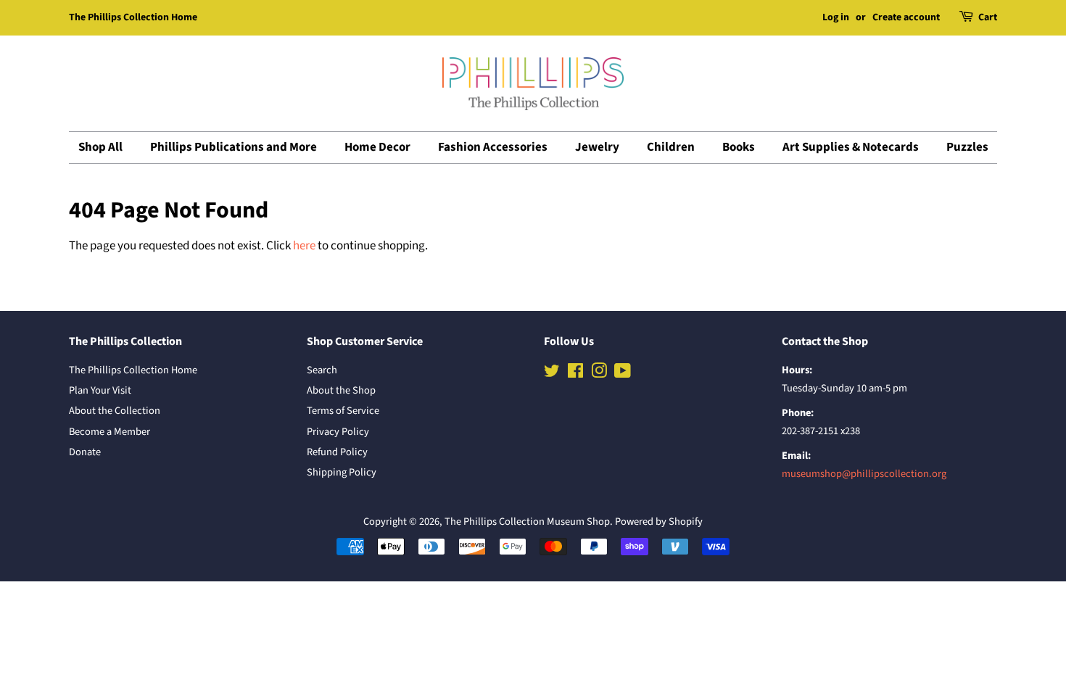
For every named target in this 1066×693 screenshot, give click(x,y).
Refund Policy (337, 452)
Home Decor (377, 147)
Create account (906, 17)
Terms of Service (343, 410)
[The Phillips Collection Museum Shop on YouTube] (622, 373)
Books (738, 147)
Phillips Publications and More (233, 147)
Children (671, 147)
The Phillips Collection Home (133, 17)
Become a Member (109, 431)
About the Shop (341, 390)
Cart (987, 17)
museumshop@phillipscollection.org (864, 473)
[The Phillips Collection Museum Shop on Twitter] (552, 373)
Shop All (100, 147)
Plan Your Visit (100, 390)
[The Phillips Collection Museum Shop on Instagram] (599, 373)
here (304, 245)
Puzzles (967, 147)
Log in (835, 17)
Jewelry (597, 147)
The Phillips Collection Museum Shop (527, 521)
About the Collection (114, 410)
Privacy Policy (338, 431)
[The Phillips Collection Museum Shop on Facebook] (575, 373)
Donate (85, 452)
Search (322, 370)
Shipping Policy (341, 472)
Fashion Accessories (493, 147)
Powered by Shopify (659, 521)
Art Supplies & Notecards (850, 147)
